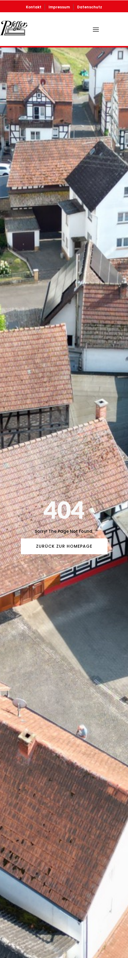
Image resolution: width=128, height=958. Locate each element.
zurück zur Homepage (64, 546)
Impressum (59, 7)
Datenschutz (89, 7)
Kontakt (33, 7)
